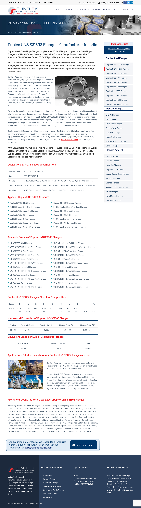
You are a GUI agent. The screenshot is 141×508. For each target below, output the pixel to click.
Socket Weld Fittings (50, 483)
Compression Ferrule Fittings (53, 490)
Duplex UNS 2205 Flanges (116, 73)
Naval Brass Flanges (114, 196)
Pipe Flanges (47, 475)
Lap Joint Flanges (113, 132)
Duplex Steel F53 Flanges (116, 91)
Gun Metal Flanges (113, 200)
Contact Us (127, 9)
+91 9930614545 (88, 2)
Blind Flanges (111, 119)
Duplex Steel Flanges (114, 169)
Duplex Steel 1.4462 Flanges (117, 104)
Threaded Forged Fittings (52, 486)
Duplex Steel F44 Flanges (116, 78)
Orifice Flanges (112, 145)
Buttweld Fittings (49, 479)
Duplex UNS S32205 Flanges (118, 64)
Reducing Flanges (113, 137)
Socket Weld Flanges (114, 128)
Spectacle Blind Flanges (116, 141)
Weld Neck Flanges (114, 123)
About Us (68, 9)
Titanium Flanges (113, 178)
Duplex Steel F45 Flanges (116, 82)
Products (81, 9)
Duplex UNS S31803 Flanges (117, 69)
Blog (115, 9)
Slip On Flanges (112, 115)
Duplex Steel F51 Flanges (116, 86)
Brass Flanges (112, 191)
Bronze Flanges (112, 182)
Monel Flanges (112, 156)
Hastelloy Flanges (113, 165)
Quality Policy (100, 9)
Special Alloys (48, 497)
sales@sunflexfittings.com (112, 2)
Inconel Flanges (112, 160)
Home (57, 9)
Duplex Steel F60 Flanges (116, 95)
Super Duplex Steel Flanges (117, 174)
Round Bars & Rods (50, 494)
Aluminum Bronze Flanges (117, 187)
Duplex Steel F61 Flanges (116, 100)
